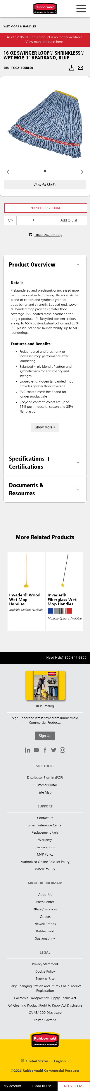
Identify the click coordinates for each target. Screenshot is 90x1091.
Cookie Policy (45, 972)
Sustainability (45, 938)
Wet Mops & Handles (19, 26)
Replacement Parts (45, 832)
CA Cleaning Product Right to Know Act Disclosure (45, 1005)
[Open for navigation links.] (81, 8)
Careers (45, 917)
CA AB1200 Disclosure (45, 1013)
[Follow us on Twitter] (54, 750)
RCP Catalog (45, 706)
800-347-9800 (76, 658)
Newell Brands (45, 924)
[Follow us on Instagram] (62, 750)
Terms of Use (45, 979)
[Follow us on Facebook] (45, 750)
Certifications (45, 847)
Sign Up (45, 736)
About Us (45, 895)
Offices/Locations (45, 909)
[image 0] (45, 171)
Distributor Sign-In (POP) (45, 778)
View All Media (45, 184)
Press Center (45, 902)
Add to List (69, 220)
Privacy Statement (45, 964)
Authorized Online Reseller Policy (45, 862)
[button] (45, 208)
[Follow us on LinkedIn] (27, 750)
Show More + (45, 427)
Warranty (45, 840)
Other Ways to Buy (48, 235)
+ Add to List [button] (41, 1086)
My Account (12, 1086)
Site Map (45, 792)
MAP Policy (45, 854)
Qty (10, 220)
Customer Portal (45, 785)
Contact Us (45, 818)
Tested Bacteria (45, 1020)
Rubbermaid (45, 931)
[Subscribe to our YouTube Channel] (36, 750)
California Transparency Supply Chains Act (45, 998)
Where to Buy (45, 869)
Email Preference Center (45, 825)
